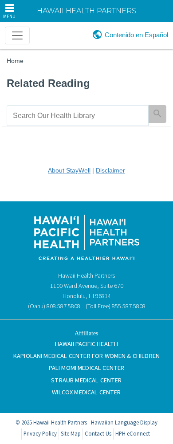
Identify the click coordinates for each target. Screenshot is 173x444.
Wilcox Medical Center (86, 392)
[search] (77, 115)
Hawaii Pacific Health (86, 344)
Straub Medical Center (86, 380)
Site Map (71, 434)
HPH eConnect (132, 434)
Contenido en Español (136, 35)
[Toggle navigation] (17, 35)
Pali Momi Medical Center (87, 368)
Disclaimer (110, 170)
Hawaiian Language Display (124, 423)
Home (15, 60)
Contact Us (98, 434)
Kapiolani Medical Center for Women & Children (86, 356)
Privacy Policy (40, 434)
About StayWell (69, 170)
